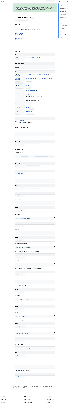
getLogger (28, 107)
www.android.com (50, 397)
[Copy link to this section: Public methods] (24, 149)
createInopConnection (30, 78)
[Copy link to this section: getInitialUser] (22, 295)
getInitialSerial (29, 98)
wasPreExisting (28, 111)
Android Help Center (50, 394)
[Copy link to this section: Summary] (21, 51)
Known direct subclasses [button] (19, 34)
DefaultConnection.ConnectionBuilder (33, 57)
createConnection (29, 74)
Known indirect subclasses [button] (19, 39)
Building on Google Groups (28, 402)
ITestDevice (23, 233)
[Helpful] (53, 14)
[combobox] (50, 1)
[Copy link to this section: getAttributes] (22, 199)
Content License (39, 386)
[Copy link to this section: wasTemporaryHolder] (25, 344)
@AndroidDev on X (27, 396)
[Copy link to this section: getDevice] (20, 229)
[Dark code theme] (54, 133)
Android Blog (26, 397)
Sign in (68, 1)
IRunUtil (16, 121)
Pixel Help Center (49, 396)
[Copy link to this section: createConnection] (24, 152)
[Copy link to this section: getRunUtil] (20, 363)
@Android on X (26, 394)
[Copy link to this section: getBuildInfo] (21, 214)
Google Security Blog (27, 399)
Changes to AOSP (42, 9)
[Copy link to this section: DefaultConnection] (24, 130)
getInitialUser (28, 103)
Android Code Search (17, 1)
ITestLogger (18, 107)
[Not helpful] (54, 14)
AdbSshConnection (18, 39)
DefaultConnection (19, 65)
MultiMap (17, 210)
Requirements (3, 396)
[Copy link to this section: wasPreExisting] (22, 329)
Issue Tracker (49, 402)
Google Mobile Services (50, 399)
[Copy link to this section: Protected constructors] (29, 127)
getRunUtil (21, 120)
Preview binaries (3, 399)
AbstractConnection (22, 21)
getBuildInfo (28, 85)
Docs (9, 1)
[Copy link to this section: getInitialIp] (20, 261)
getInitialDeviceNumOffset (31, 90)
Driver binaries (3, 402)
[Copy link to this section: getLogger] (20, 312)
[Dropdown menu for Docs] (11, 1)
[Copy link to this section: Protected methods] (26, 360)
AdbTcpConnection (18, 34)
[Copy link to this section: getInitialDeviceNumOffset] (28, 243)
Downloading (3, 397)
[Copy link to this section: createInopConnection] (26, 177)
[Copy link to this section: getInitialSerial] (22, 278)
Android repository (4, 394)
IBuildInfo (20, 85)
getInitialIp (28, 94)
